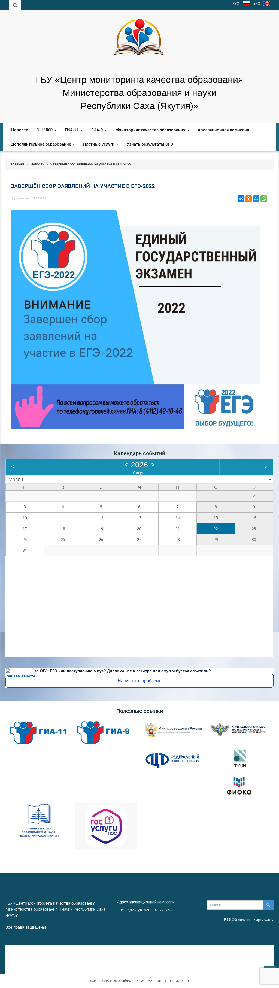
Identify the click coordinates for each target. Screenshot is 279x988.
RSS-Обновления (237, 919)
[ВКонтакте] (241, 198)
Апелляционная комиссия (223, 129)
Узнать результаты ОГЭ (150, 144)
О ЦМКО (45, 129)
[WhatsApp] (263, 198)
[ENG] (266, 4)
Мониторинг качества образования (151, 129)
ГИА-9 (97, 129)
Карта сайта (264, 919)
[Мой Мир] (256, 198)
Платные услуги (99, 144)
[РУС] (246, 4)
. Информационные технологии (151, 981)
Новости (19, 129)
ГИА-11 (72, 129)
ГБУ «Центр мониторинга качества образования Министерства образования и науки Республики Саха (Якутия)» (139, 93)
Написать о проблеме (140, 680)
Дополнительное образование (41, 144)
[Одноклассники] (248, 198)
